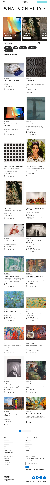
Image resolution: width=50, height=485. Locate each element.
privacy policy (41, 469)
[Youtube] (37, 477)
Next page (31, 432)
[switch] (39, 43)
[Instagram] (40, 477)
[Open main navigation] (12, 2)
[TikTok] (44, 477)
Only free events (44, 43)
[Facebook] (33, 477)
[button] (35, 1)
